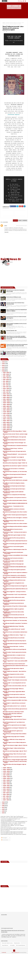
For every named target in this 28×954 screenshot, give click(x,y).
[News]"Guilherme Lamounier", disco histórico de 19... (14, 672)
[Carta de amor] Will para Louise (13, 297)
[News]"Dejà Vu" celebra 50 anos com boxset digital (14, 703)
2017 (3, 807)
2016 (3, 809)
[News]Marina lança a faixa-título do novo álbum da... (13, 521)
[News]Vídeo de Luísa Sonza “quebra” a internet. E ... (15, 466)
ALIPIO (5, 225)
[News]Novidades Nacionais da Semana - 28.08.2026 (13, 931)
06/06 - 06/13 (6, 424)
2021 (3, 371)
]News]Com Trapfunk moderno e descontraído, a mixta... (15, 762)
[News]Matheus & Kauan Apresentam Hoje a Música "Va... (14, 486)
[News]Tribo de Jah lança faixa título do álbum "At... (14, 734)
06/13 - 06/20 (6, 422)
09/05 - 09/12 (6, 401)
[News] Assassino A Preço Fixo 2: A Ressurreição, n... (15, 606)
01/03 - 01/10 (6, 800)
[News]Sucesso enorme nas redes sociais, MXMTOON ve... (13, 612)
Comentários (5, 840)
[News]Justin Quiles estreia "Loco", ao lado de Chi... (14, 706)
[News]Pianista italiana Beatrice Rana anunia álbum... (14, 440)
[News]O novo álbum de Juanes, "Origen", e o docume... (14, 635)
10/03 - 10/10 (6, 394)
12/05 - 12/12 (6, 377)
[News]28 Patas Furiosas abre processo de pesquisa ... (13, 615)
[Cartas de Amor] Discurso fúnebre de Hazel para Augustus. (16, 317)
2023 (3, 367)
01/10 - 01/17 (6, 798)
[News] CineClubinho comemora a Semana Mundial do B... (13, 509)
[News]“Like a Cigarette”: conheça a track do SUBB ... (14, 592)
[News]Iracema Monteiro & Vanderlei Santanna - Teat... (15, 446)
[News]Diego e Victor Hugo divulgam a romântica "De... (12, 717)
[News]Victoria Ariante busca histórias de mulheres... (13, 604)
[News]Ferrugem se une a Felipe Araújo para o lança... (14, 743)
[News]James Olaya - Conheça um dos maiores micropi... (15, 532)
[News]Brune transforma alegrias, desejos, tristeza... (14, 483)
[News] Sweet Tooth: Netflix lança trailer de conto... (14, 658)
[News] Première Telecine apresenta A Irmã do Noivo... (14, 653)
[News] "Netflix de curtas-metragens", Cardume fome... (15, 518)
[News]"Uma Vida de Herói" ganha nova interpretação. (13, 731)
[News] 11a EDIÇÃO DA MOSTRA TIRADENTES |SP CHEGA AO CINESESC (16, 310)
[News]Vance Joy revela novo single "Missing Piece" (14, 460)
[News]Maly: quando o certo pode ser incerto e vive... (14, 498)
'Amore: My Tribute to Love (7, 943)
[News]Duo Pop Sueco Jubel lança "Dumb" (13, 711)
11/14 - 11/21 (5, 383)
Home (4, 22)
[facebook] (18, 1)
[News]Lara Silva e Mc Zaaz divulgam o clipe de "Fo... (14, 765)
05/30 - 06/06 (6, 426)
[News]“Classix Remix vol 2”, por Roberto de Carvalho (14, 723)
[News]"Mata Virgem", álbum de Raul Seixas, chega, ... (14, 749)
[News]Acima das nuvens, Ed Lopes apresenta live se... (14, 452)
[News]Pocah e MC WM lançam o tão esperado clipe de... (14, 437)
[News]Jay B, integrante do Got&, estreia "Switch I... (13, 675)
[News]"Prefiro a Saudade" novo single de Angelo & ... (13, 457)
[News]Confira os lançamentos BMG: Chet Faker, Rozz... (15, 701)
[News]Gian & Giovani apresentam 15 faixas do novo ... (14, 475)
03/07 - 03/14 (6, 783)
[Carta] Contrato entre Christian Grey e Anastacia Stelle (15, 303)
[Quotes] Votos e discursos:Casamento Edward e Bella (15, 290)
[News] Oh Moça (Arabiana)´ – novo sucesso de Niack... (14, 455)
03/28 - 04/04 (6, 778)
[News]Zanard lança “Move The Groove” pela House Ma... (14, 754)
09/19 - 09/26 (6, 397)
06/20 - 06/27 (6, 420)
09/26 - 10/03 (6, 395)
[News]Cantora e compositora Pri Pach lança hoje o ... (14, 495)
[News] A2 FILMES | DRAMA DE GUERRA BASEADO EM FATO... (15, 504)
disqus (19, 220)
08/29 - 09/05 (6, 402)
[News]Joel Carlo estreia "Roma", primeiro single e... (15, 434)
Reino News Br (11, 259)
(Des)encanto (17, 943)
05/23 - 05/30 (6, 427)
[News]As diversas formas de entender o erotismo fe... (13, 558)
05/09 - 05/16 (6, 767)
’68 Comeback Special (20, 945)
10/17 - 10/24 (6, 390)
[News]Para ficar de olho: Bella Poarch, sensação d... (15, 481)
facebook (25, 220)
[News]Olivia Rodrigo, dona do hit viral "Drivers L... (14, 720)
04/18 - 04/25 (6, 773)
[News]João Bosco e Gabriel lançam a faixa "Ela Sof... (15, 550)
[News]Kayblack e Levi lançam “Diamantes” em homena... (15, 728)
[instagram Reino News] (23, 1)
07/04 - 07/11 (6, 417)
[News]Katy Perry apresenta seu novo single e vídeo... (14, 725)
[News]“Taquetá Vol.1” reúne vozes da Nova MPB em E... (15, 661)
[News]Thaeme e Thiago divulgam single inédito (15, 759)
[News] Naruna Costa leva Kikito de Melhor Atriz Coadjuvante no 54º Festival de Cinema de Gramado (16, 337)
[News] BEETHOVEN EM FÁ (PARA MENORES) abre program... (14, 567)
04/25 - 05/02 (6, 771)
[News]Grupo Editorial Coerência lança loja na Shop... (14, 641)
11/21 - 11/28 (5, 381)
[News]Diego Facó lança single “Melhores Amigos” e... (13, 689)
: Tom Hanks (12, 945)
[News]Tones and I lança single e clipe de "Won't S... (15, 751)
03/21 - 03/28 (6, 780)
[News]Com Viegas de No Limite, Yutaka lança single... (14, 698)
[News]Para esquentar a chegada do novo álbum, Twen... (13, 583)
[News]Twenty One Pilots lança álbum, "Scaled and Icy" (14, 432)
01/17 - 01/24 (6, 796)
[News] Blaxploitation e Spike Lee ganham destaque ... (13, 609)
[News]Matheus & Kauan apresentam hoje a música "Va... (14, 489)
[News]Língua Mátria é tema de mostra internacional (12, 530)
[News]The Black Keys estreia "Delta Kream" (14, 663)
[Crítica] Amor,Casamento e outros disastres (14, 575)
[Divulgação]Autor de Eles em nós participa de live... (14, 650)
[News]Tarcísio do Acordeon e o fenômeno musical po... (13, 469)
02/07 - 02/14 (6, 791)
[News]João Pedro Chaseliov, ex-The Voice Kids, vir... (15, 472)
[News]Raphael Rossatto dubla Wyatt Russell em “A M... (15, 541)
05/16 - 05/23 (6, 429)
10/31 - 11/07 (6, 386)
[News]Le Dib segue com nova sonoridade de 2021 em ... (14, 677)
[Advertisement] (9, 276)
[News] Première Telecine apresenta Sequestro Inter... (15, 515)
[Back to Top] (14, 951)
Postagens (4, 837)
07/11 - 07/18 (6, 415)
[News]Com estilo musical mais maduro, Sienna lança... (15, 501)
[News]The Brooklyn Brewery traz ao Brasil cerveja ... (13, 638)
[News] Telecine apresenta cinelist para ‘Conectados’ (13, 553)
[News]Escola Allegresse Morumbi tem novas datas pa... (14, 580)
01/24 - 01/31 (6, 794)
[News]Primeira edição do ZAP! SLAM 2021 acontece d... (13, 492)
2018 (3, 805)
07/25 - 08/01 (6, 411)
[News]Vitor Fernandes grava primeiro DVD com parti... (15, 544)
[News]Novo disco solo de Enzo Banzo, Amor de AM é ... (14, 686)
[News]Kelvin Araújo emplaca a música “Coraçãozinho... (12, 478)
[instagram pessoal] (25, 1)
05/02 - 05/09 (6, 769)
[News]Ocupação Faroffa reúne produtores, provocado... (14, 538)
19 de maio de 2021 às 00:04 (21, 225)
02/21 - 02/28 (6, 787)
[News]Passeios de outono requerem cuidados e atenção (15, 573)
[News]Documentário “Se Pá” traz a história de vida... (14, 595)
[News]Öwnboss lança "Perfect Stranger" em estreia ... (14, 443)
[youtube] (22, 1)
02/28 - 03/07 (6, 785)
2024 (3, 365)
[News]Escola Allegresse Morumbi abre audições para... (15, 527)
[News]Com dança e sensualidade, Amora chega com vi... (15, 556)
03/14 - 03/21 (6, 782)
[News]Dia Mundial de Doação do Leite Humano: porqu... (15, 644)
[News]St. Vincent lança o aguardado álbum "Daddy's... (14, 692)
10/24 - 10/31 (6, 388)
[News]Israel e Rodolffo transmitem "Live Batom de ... (15, 624)
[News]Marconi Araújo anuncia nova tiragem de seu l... (15, 586)
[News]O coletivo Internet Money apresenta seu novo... (15, 709)
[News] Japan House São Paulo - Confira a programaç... (13, 647)
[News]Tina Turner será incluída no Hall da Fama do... (15, 632)
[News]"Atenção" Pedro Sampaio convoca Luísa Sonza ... (15, 680)
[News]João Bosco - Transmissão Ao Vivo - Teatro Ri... (13, 507)
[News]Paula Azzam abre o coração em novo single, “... (14, 655)
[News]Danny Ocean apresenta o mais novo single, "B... (14, 695)
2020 (3, 802)
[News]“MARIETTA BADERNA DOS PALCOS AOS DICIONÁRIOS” (16, 324)
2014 (3, 812)
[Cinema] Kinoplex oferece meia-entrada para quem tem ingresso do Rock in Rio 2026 (16, 345)
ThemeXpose (9, 952)
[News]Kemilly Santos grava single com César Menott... (14, 535)
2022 (3, 369)
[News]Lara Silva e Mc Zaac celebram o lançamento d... (12, 714)
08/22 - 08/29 (6, 404)
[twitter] (20, 1)
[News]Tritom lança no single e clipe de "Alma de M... (15, 746)
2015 (3, 811)
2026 (3, 362)
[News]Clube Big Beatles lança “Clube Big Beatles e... (13, 627)
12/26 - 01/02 (6, 372)
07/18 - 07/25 (6, 413)
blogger (15, 220)
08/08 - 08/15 (6, 408)
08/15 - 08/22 (6, 406)
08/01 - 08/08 (6, 410)
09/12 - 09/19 (6, 399)
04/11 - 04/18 (6, 775)
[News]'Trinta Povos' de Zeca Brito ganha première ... (13, 547)
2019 (3, 804)
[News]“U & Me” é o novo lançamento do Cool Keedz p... (14, 683)
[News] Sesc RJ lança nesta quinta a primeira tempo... (14, 570)
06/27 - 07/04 (6, 419)
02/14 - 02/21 (6, 789)
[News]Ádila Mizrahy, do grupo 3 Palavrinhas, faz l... (15, 618)
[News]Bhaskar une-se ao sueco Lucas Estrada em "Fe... (14, 757)
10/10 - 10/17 (6, 392)
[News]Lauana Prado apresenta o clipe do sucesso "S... (13, 669)
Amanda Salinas (22, 952)
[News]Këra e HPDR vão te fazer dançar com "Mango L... (14, 740)
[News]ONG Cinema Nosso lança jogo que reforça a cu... (13, 564)
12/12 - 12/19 (6, 376)
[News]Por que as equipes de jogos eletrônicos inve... (14, 578)
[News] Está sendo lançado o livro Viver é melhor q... (15, 512)
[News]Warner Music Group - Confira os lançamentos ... (13, 449)
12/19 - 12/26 (6, 374)
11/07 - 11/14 (5, 385)
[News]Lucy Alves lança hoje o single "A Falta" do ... (15, 463)
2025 (3, 363)
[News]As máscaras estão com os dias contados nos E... (15, 524)
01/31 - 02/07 (6, 792)
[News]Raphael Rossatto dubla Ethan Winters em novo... (15, 589)
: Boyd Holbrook (5, 945)
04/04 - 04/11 (6, 776)
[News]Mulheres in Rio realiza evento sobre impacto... (14, 598)
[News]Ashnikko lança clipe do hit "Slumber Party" (14, 737)
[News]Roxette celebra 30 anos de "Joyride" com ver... (14, 629)
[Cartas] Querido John (11, 330)
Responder (6, 232)
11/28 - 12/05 (6, 379)
